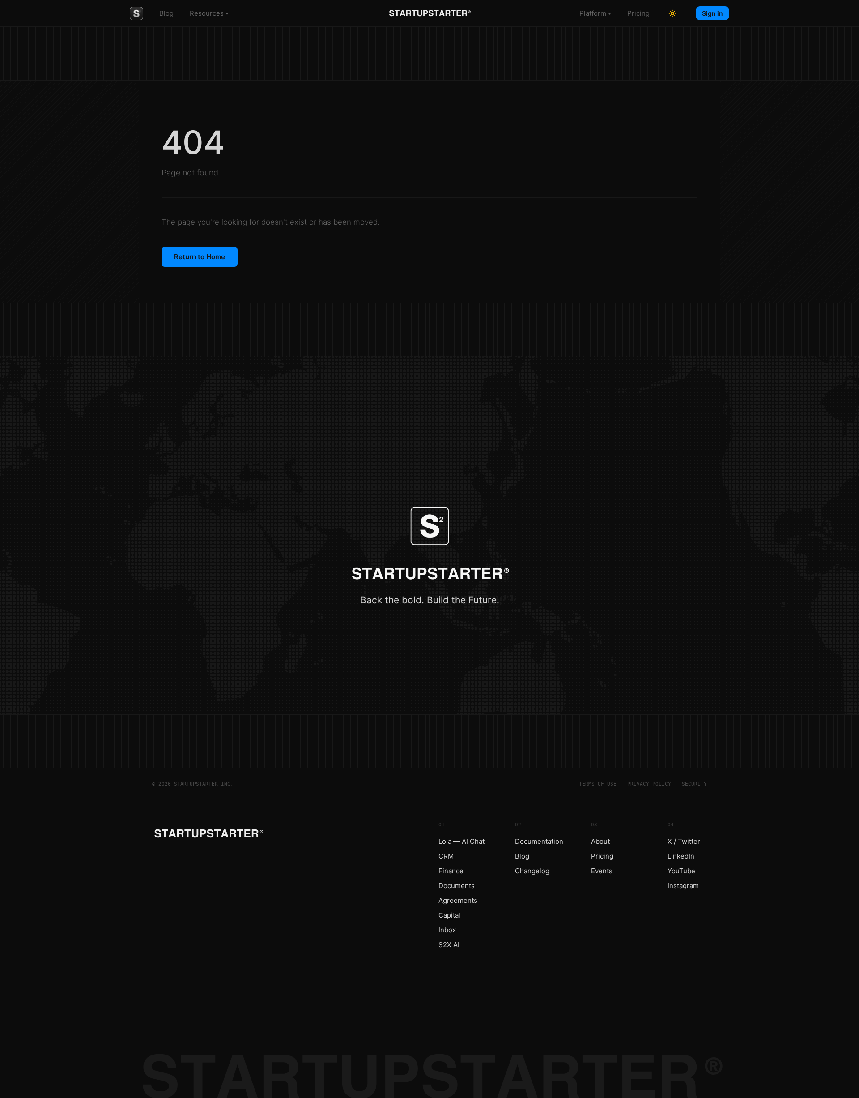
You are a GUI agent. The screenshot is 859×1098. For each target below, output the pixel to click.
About (600, 841)
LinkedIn (681, 856)
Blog (166, 13)
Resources (207, 13)
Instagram (683, 885)
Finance (451, 871)
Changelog (532, 871)
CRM (446, 856)
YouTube (681, 871)
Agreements (457, 900)
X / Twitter (684, 841)
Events (601, 871)
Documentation (539, 841)
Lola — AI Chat (461, 841)
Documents (456, 885)
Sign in (712, 13)
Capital (449, 915)
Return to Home (199, 256)
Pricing (638, 13)
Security (694, 784)
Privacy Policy (649, 784)
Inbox (447, 930)
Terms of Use (598, 784)
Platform (592, 13)
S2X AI (448, 944)
